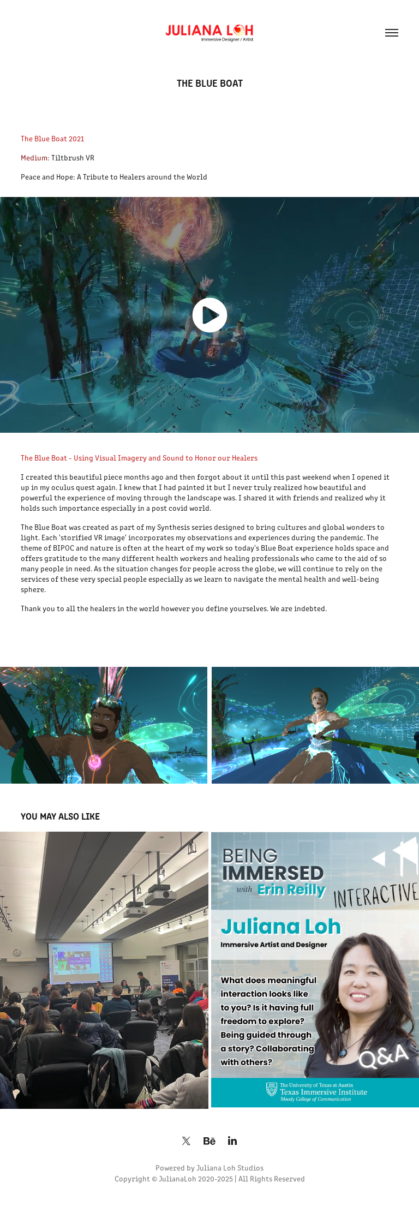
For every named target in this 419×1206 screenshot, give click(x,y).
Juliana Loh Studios (230, 1167)
